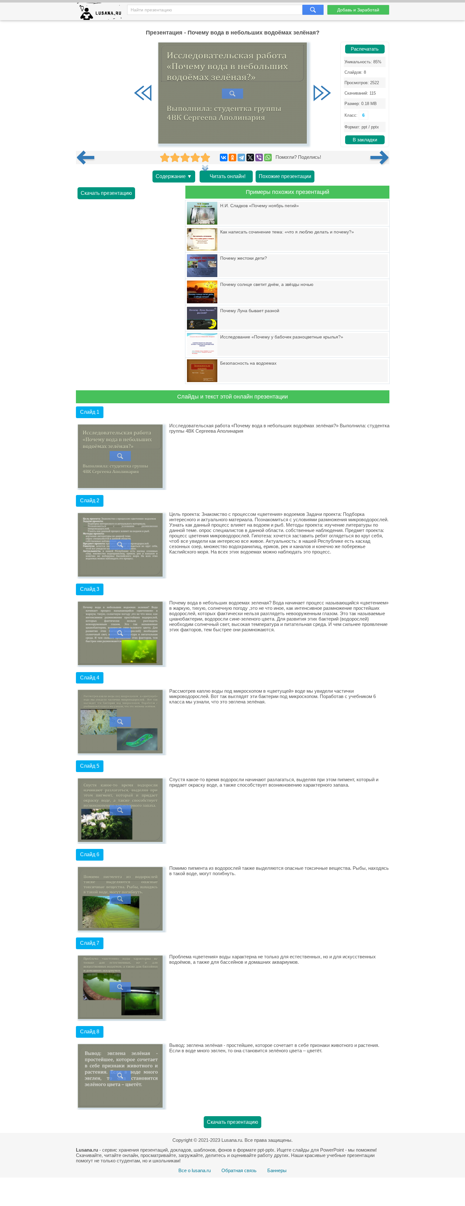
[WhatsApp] (268, 157)
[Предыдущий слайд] (143, 93)
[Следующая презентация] (379, 157)
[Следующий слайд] (322, 93)
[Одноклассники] (232, 157)
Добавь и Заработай (358, 9)
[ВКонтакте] (223, 157)
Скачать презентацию (106, 193)
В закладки (365, 139)
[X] (250, 157)
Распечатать (365, 49)
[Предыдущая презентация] (87, 157)
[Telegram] (241, 157)
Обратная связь (239, 1170)
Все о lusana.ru (194, 1170)
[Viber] (259, 157)
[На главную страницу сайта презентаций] (101, 13)
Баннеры (277, 1170)
